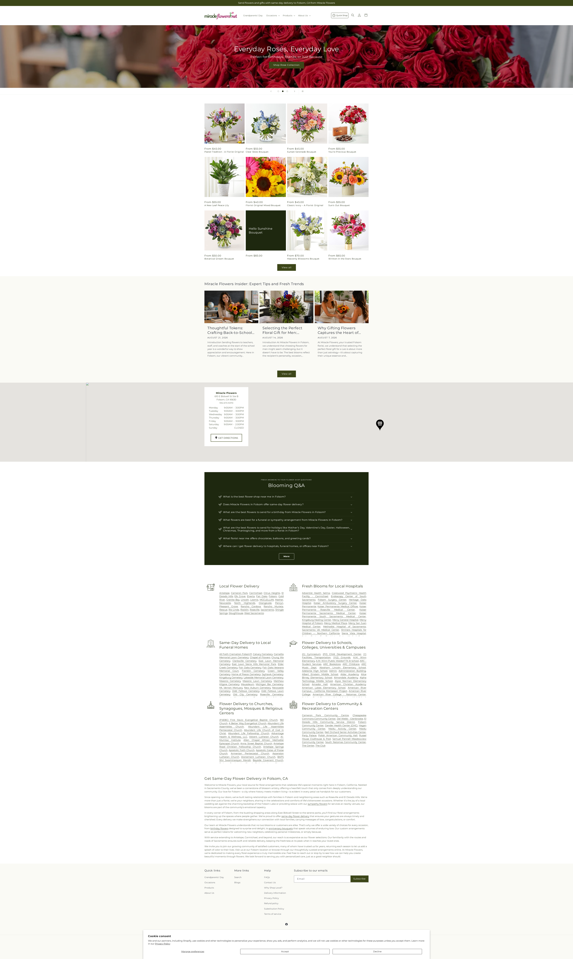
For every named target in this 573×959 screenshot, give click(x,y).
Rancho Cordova (251, 606)
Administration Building (352, 670)
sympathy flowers (317, 803)
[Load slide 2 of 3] (283, 91)
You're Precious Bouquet (342, 151)
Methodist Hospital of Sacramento (344, 626)
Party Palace (309, 735)
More (287, 556)
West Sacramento (254, 613)
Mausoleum (247, 684)
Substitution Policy (274, 908)
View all (286, 267)
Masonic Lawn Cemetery (257, 681)
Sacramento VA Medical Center (320, 629)
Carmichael (255, 593)
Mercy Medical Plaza (335, 623)
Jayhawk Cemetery (272, 674)
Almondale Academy (346, 677)
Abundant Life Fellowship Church (248, 733)
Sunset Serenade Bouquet (301, 151)
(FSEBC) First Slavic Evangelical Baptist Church (248, 719)
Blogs (237, 882)
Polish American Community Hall (337, 735)
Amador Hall (320, 684)
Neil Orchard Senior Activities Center (345, 732)
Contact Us (270, 882)
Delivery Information (275, 893)
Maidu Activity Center (342, 728)
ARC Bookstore (332, 664)
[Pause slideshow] (302, 91)
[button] (272, 15)
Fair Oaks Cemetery (250, 667)
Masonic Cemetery (230, 681)
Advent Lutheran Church (264, 736)
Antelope (224, 593)
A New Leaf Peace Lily (216, 205)
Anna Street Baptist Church (256, 743)
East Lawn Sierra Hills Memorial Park (254, 664)
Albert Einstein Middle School (320, 674)
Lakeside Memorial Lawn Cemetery (263, 677)
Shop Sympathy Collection (286, 69)
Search (237, 877)
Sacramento (267, 609)
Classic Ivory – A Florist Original (305, 205)
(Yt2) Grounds (341, 657)
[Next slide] (294, 91)
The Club (320, 745)
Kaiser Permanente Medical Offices (338, 606)
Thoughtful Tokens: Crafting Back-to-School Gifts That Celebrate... (229, 330)
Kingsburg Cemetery (231, 677)
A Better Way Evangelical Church (247, 723)
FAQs (267, 877)
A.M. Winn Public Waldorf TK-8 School (337, 660)
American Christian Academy (348, 684)
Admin (333, 670)
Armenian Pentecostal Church (250, 753)
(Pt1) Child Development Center (342, 654)
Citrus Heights (272, 593)
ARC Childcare (351, 664)
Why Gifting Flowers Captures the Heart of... (339, 330)
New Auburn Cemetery (257, 687)
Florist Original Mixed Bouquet (263, 205)
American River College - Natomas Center (339, 694)
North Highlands (244, 603)
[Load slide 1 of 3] (278, 91)
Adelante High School (315, 670)
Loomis (254, 599)
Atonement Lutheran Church (258, 756)
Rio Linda (234, 609)
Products (209, 887)
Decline (377, 951)
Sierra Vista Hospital (354, 633)
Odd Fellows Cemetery (245, 691)
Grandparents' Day (214, 877)
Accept (285, 951)
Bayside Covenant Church (268, 760)
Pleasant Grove (228, 606)
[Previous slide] (271, 91)
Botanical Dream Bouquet (219, 258)
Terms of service (272, 914)
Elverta (251, 596)
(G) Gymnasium (311, 654)
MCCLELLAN (267, 599)
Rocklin (244, 609)
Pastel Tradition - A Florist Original (224, 151)
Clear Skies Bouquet (257, 151)
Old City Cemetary (245, 694)
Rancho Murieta (273, 606)
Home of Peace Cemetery (246, 674)
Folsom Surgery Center (332, 599)
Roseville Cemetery (271, 694)
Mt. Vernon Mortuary (231, 687)
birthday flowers (219, 828)
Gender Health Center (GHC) (341, 725)
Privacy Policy (162, 943)
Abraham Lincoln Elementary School (342, 667)
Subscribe (359, 878)
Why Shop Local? (273, 887)
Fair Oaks (261, 596)
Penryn (279, 603)
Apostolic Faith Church (242, 750)
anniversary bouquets (281, 828)
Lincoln (245, 599)
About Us (209, 893)
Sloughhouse (236, 613)
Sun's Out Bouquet (339, 205)
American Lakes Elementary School (323, 687)
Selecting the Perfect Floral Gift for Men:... (282, 330)
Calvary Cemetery (263, 654)
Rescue (223, 609)
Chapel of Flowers (260, 657)
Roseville (254, 609)
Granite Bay (232, 599)
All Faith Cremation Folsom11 (235, 654)
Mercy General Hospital (345, 619)
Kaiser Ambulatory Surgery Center (335, 603)
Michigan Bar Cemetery (269, 684)
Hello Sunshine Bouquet (260, 230)
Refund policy (271, 903)
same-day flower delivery (295, 816)
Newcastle (225, 603)
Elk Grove (239, 596)
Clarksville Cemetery (244, 660)
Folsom (273, 596)
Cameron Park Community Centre (325, 715)
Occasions (209, 882)
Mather (279, 599)
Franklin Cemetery (253, 670)
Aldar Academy (350, 674)
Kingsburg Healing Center (316, 619)
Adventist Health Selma (316, 593)
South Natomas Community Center (345, 742)
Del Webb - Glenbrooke (350, 718)
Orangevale (265, 603)
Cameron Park (239, 593)
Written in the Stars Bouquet (344, 258)
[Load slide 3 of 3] (287, 91)
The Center (308, 745)
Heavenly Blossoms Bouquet (303, 258)
